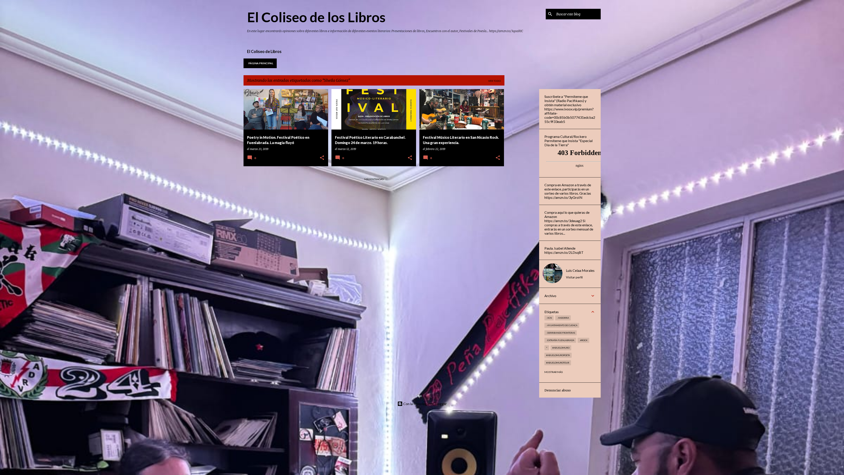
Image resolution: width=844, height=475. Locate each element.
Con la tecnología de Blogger (425, 404)
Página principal (260, 63)
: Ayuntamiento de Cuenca (561, 325)
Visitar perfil (574, 277)
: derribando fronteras (560, 332)
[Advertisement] (522, 155)
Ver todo (494, 80)
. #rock (583, 340)
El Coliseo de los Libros (316, 17)
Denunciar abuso (557, 390)
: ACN (549, 317)
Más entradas (374, 179)
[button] (322, 158)
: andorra (563, 317)
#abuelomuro (560, 347)
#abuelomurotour (557, 362)
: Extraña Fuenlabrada (560, 340)
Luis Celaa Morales (580, 270)
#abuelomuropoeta (558, 355)
